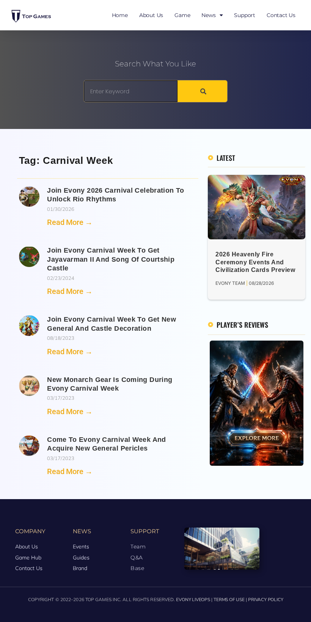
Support (244, 15)
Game (182, 15)
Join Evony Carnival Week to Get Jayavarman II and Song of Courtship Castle (110, 259)
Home (120, 15)
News (208, 15)
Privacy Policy (265, 600)
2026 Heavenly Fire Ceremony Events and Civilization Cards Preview (255, 262)
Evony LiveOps (193, 600)
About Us (151, 15)
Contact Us (281, 15)
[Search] (202, 91)
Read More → (70, 222)
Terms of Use (229, 600)
